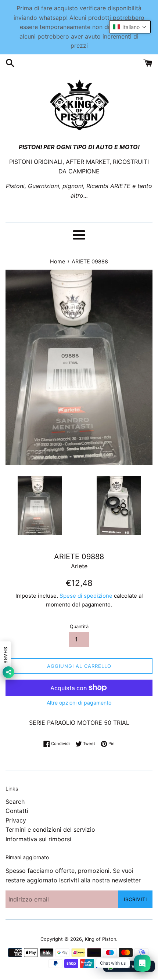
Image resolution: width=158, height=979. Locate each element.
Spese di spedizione (86, 595)
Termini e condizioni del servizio (50, 829)
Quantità (79, 626)
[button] (129, 27)
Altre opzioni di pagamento (79, 702)
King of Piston (100, 939)
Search (15, 801)
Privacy (16, 820)
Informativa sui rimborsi (38, 839)
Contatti (17, 810)
